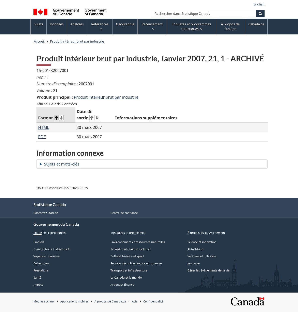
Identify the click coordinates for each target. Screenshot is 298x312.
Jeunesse (194, 263)
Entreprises (41, 263)
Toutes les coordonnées (49, 233)
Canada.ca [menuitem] (256, 24)
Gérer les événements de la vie (208, 270)
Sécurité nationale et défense (130, 249)
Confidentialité (153, 301)
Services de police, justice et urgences (136, 263)
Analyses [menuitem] (77, 24)
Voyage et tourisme (46, 256)
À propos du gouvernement (206, 233)
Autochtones (196, 249)
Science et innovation (202, 242)
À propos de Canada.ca (110, 301)
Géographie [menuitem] (125, 24)
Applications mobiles (74, 301)
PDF (42, 136)
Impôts (38, 284)
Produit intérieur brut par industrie (77, 41)
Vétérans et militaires (202, 256)
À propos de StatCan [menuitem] (230, 26)
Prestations (41, 270)
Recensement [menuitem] (152, 24)
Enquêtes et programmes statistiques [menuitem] (191, 26)
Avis (134, 301)
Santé (37, 277)
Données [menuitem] (57, 24)
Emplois (38, 242)
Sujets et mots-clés (61, 164)
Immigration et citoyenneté (52, 249)
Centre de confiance (124, 213)
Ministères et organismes (127, 233)
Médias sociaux (43, 301)
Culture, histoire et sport (127, 256)
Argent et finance (122, 284)
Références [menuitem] (99, 24)
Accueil (39, 41)
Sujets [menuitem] (38, 24)
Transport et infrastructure (128, 270)
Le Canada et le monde (126, 277)
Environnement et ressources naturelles (137, 242)
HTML (43, 127)
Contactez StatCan (45, 213)
